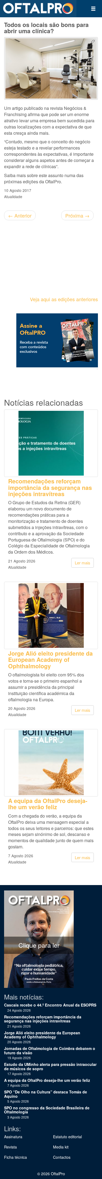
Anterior (20, 215)
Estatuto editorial (67, 1136)
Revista (10, 1147)
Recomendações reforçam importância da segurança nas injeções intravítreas (50, 487)
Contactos (61, 1157)
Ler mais (82, 562)
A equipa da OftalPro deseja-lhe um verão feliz (47, 804)
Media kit (61, 1147)
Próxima (77, 215)
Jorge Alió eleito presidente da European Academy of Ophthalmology (50, 659)
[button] (93, 8)
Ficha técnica (15, 1157)
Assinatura (13, 1136)
